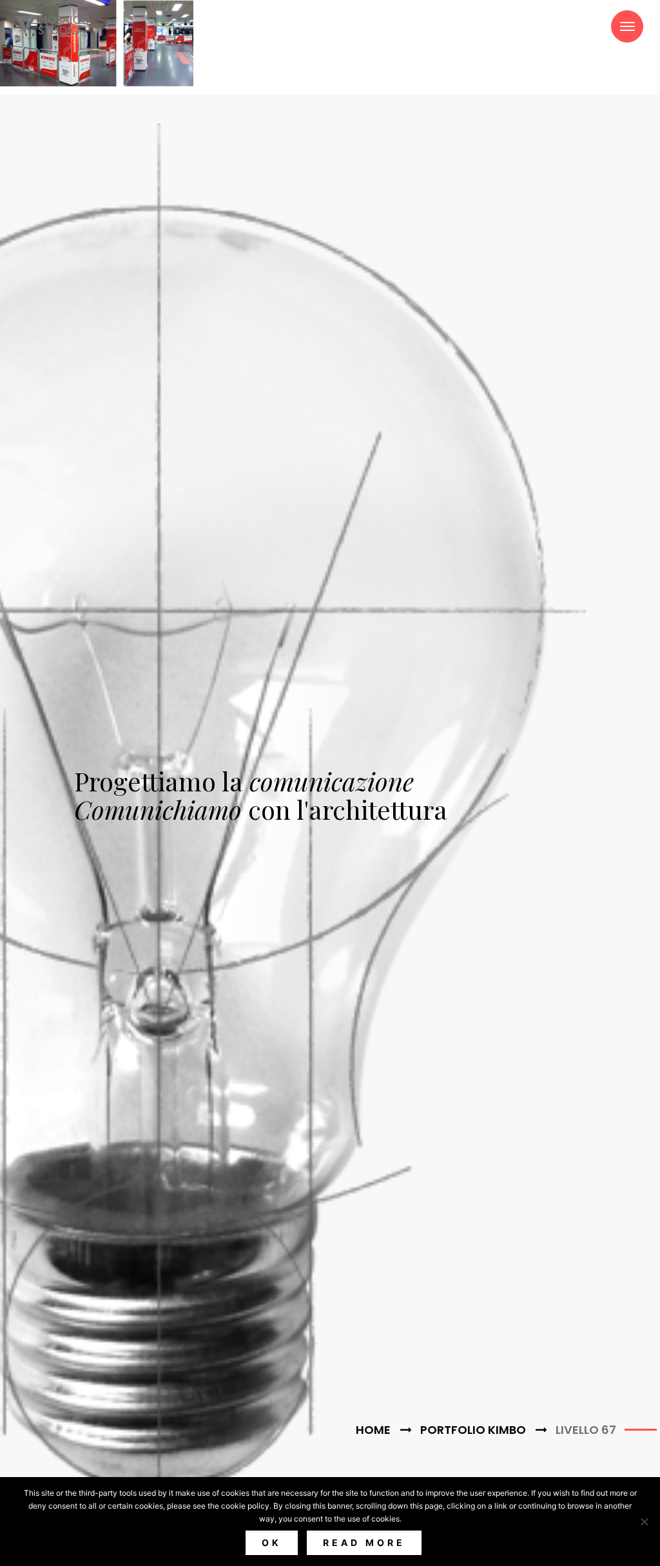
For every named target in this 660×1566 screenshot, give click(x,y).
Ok (272, 1542)
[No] (643, 1521)
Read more (364, 1542)
